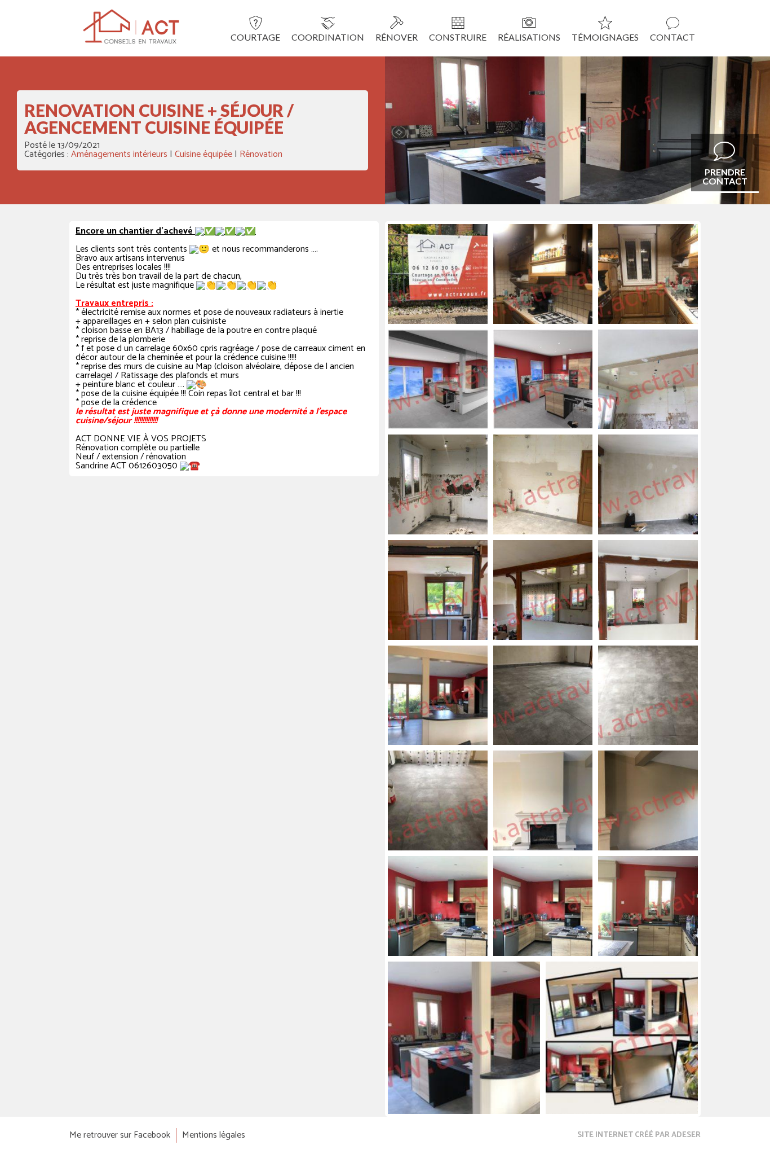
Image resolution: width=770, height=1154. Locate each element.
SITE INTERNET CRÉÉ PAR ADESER (639, 1135)
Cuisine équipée (203, 154)
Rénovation (261, 154)
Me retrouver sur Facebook (119, 1135)
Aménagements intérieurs (119, 154)
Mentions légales (213, 1135)
